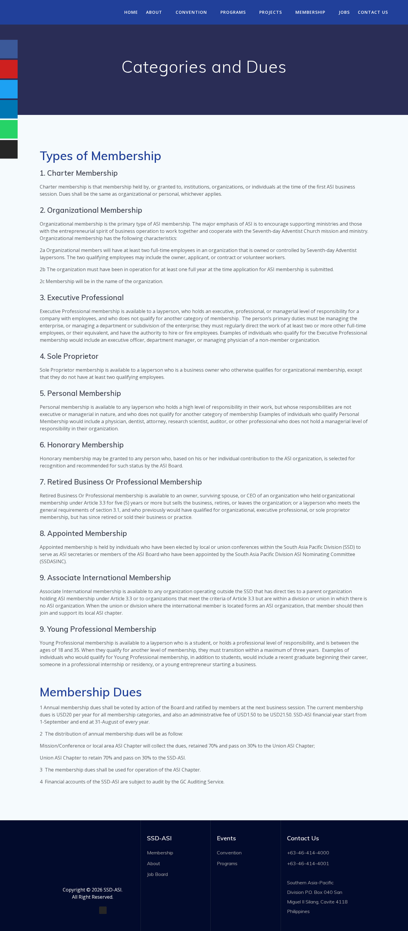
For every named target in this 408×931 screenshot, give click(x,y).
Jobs (344, 12)
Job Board (157, 874)
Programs (233, 12)
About (154, 12)
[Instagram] (103, 910)
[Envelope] (92, 910)
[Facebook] (82, 910)
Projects (270, 12)
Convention (191, 12)
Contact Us (373, 12)
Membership (310, 12)
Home (131, 12)
